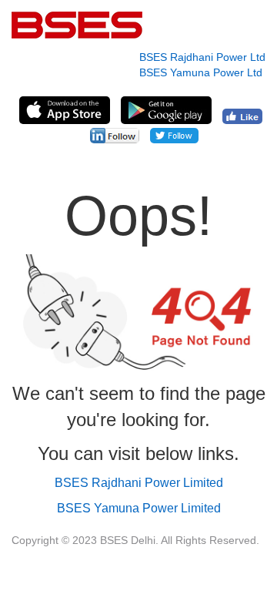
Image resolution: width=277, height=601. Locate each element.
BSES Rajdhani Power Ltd (202, 57)
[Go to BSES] (64, 25)
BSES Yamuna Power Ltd (200, 72)
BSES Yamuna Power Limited (139, 508)
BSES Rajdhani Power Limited (139, 482)
